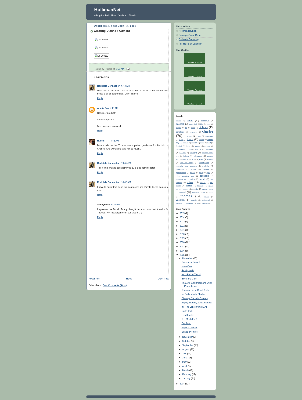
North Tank (187, 311)
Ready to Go (188, 270)
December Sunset (191, 262)
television (195, 192)
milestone (180, 169)
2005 (182, 255)
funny (188, 146)
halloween (209, 149)
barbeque (205, 121)
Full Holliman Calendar (190, 44)
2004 (182, 384)
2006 (182, 251)
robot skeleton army (185, 176)
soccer (200, 186)
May (184, 362)
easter (201, 140)
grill (190, 149)
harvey (193, 152)
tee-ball (182, 192)
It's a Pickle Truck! (191, 274)
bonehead (180, 132)
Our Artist (186, 323)
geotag (207, 146)
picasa (192, 173)
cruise (181, 140)
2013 (182, 221)
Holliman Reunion (187, 31)
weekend (189, 203)
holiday (186, 156)
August (186, 349)
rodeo (192, 179)
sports (195, 189)
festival (185, 143)
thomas (186, 196)
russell (202, 179)
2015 (182, 213)
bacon (190, 120)
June (185, 358)
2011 (182, 230)
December (187, 258)
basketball (193, 124)
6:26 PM (115, 204)
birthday (203, 127)
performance (181, 173)
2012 (182, 226)
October (186, 341)
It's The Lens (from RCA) (194, 307)
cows (199, 136)
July (184, 353)
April (185, 366)
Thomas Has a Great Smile (195, 290)
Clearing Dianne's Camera (112, 30)
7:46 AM (114, 108)
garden (197, 146)
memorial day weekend (186, 166)
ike (193, 159)
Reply (100, 98)
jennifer (210, 159)
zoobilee (205, 203)
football (179, 146)
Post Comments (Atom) (115, 285)
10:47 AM (126, 182)
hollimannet (197, 156)
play (201, 173)
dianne (190, 139)
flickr (202, 143)
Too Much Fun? (189, 319)
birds (193, 128)
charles (207, 131)
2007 (182, 246)
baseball (180, 124)
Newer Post (94, 279)
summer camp (207, 189)
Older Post (163, 279)
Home (129, 279)
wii (198, 203)
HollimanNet (107, 9)
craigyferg (209, 136)
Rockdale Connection (108, 86)
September (188, 345)
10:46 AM (126, 163)
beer (209, 124)
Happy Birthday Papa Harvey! (197, 302)
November (187, 337)
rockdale (204, 176)
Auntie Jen (103, 108)
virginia (194, 200)
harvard (182, 153)
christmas (188, 136)
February (187, 374)
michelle (205, 166)
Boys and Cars (189, 279)
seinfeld (189, 186)
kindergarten (204, 163)
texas (211, 192)
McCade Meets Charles (193, 294)
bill (186, 128)
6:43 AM (125, 86)
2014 (182, 217)
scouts (203, 182)
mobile (193, 169)
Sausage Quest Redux (190, 35)
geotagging (180, 149)
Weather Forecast (195, 62)
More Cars (187, 266)
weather (179, 203)
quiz (208, 173)
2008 (182, 242)
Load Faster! (188, 315)
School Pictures (190, 332)
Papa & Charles (189, 327)
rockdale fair (181, 179)
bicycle (178, 128)
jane (201, 159)
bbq (201, 124)
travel (206, 197)
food (209, 143)
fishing (194, 143)
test (204, 192)
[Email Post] (127, 69)
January (186, 378)
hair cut (198, 149)
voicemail (206, 200)
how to (185, 159)
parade (206, 169)
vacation (180, 200)
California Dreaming (189, 39)
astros (178, 121)
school (190, 182)
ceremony (193, 132)
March (185, 370)
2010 (182, 234)
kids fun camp (186, 163)
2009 (182, 238)
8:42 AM (114, 141)
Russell (101, 141)
